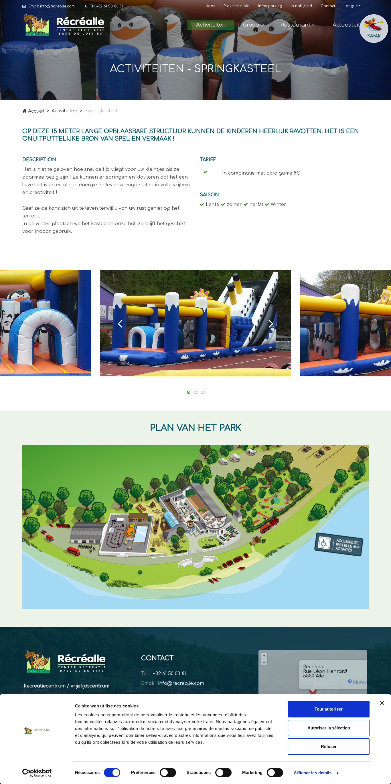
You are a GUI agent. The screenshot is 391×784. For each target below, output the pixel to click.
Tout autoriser (329, 709)
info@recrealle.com (181, 683)
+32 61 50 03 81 (169, 673)
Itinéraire (363, 682)
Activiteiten (211, 25)
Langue (351, 6)
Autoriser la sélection (328, 727)
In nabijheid (301, 6)
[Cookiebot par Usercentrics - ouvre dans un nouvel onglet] (37, 773)
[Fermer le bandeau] (382, 703)
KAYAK (374, 36)
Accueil (35, 111)
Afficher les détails (312, 772)
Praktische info (237, 6)
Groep (251, 25)
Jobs (210, 6)
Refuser (329, 746)
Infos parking (270, 6)
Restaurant (296, 25)
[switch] (168, 772)
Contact (328, 6)
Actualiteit (346, 25)
